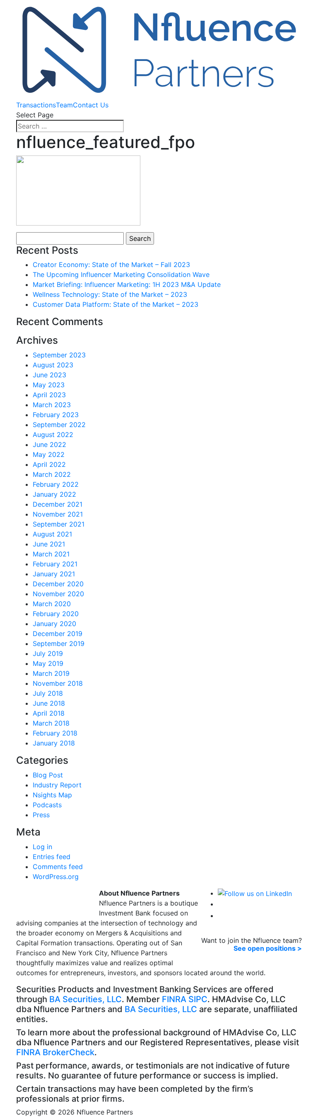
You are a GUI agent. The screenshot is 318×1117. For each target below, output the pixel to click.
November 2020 (58, 594)
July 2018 (48, 693)
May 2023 (49, 385)
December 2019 (57, 633)
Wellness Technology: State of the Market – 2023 (110, 294)
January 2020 (54, 623)
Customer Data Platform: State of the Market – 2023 (115, 304)
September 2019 (58, 643)
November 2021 (58, 514)
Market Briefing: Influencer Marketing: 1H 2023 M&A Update (127, 284)
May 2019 (48, 663)
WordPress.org (56, 876)
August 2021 (52, 534)
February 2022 (56, 484)
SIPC (197, 999)
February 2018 (55, 733)
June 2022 (49, 444)
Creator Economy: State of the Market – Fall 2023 (111, 264)
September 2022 (59, 424)
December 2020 (58, 584)
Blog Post (48, 775)
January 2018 (54, 743)
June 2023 (49, 375)
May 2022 (49, 454)
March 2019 (51, 673)
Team (64, 105)
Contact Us (90, 105)
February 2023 (56, 414)
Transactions (36, 105)
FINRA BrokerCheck (55, 1052)
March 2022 (52, 474)
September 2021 (58, 524)
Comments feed (58, 866)
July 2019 (48, 653)
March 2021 (51, 554)
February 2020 (56, 613)
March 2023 (52, 405)
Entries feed (51, 856)
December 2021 (57, 504)
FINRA (174, 999)
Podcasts (47, 805)
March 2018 (51, 723)
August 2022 (53, 434)
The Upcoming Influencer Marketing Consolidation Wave (121, 274)
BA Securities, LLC (85, 999)
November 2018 (58, 683)
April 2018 (49, 713)
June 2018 (49, 703)
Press (41, 815)
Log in (42, 847)
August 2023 (53, 365)
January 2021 (54, 574)
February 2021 (55, 564)
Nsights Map (52, 795)
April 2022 (49, 464)
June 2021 (49, 544)
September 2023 (59, 355)
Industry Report (57, 785)
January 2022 (54, 494)
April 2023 (49, 395)
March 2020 (52, 604)
